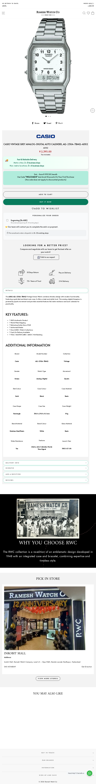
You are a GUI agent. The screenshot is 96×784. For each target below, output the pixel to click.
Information (48, 768)
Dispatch (10, 468)
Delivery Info (12, 463)
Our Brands (48, 760)
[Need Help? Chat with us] (89, 773)
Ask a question (13, 474)
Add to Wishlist (47, 208)
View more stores (48, 678)
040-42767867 (10, 666)
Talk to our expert (47, 257)
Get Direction (87, 666)
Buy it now (46, 202)
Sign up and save (48, 775)
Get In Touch (48, 753)
